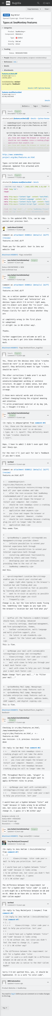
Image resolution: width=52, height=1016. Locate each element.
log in (13, 994)
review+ (17, 82)
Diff (35, 88)
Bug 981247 (15, 15)
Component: (9, 34)
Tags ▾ (35, 106)
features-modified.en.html (12, 92)
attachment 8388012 (23, 235)
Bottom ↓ (26, 106)
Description (12, 113)
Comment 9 (11, 905)
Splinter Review (44, 88)
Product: (11, 31)
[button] (46, 3)
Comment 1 (11, 177)
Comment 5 (11, 417)
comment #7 (13, 852)
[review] (7, 238)
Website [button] (19, 34)
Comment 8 (11, 844)
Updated (11, 262)
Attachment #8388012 (10, 255)
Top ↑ (5, 1008)
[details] (37, 235)
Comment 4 (11, 355)
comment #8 (8, 913)
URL (15, 62)
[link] (26, 136)
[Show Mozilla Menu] (8, 3)
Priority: (11, 41)
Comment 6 (11, 464)
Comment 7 (11, 722)
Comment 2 (11, 230)
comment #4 (40, 423)
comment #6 (35, 748)
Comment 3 (11, 280)
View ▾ (47, 9)
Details (30, 88)
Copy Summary (33, 9)
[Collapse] (48, 112)
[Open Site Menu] (3, 3)
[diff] (46, 235)
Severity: (11, 44)
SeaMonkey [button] (20, 31)
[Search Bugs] (38, 3)
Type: (12, 38)
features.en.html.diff (9, 74)
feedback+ (16, 84)
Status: (11, 53)
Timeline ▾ (45, 106)
